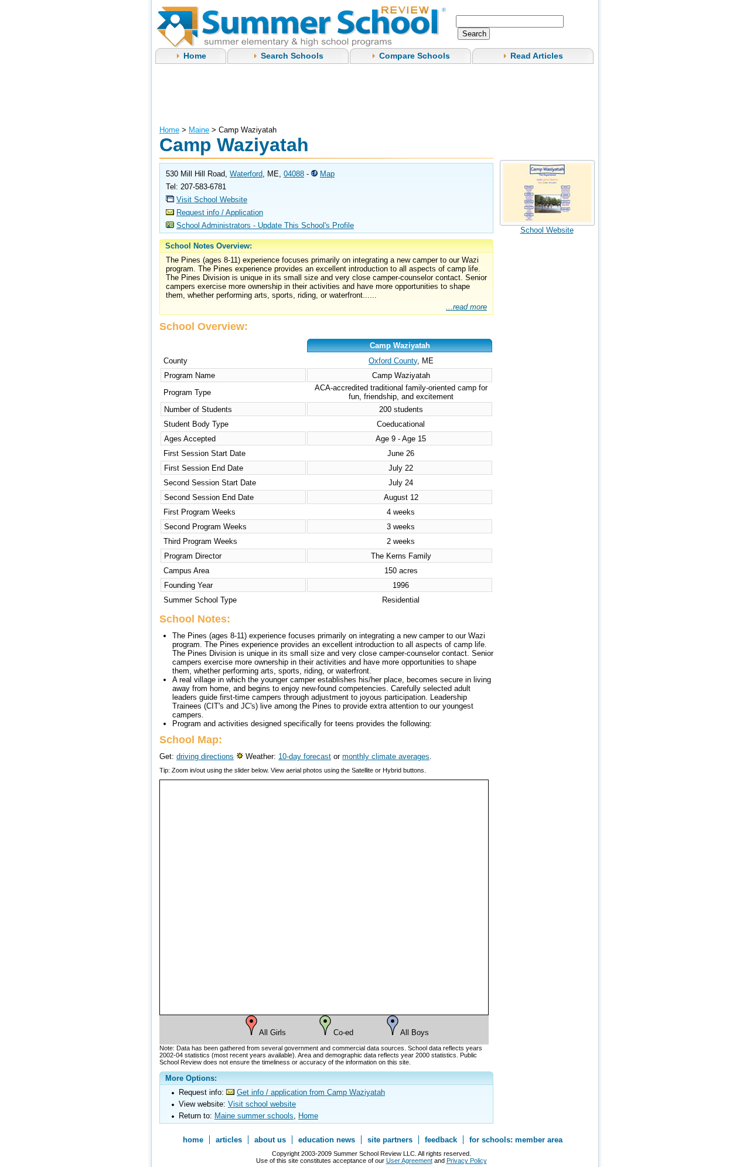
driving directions (205, 756)
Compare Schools (414, 55)
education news (326, 1139)
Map (327, 173)
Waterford (246, 173)
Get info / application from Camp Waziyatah (311, 1092)
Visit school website (262, 1104)
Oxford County (393, 360)
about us (270, 1139)
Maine (199, 129)
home (193, 1139)
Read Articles (536, 55)
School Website (547, 230)
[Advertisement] (372, 93)
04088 (294, 173)
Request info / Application (219, 212)
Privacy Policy (466, 1160)
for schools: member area (515, 1139)
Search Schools (292, 55)
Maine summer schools (254, 1115)
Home (194, 55)
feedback (441, 1139)
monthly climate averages (385, 756)
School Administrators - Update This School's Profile (265, 225)
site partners (389, 1139)
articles (229, 1139)
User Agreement (409, 1160)
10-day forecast (304, 756)
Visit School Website (211, 199)
